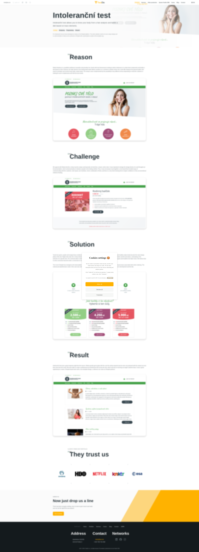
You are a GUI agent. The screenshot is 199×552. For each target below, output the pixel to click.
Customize (100, 295)
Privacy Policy (110, 277)
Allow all (99, 284)
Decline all (99, 289)
